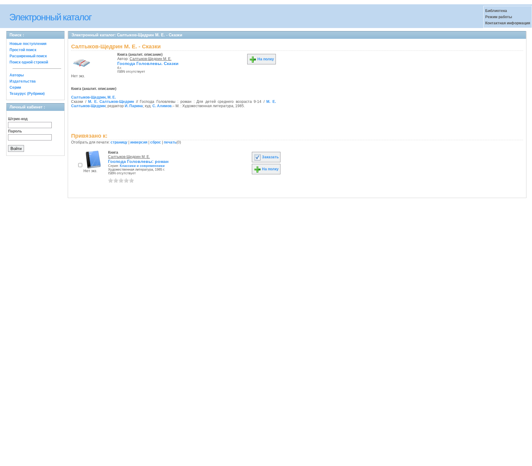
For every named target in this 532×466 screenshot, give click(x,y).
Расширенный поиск (28, 56)
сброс (155, 142)
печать (170, 142)
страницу (119, 142)
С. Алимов (161, 106)
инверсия (138, 142)
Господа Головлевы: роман (138, 161)
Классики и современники (142, 166)
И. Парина (134, 106)
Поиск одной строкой (29, 62)
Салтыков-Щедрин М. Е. (150, 59)
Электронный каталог (50, 17)
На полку (265, 59)
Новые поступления (28, 44)
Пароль (15, 131)
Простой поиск (23, 50)
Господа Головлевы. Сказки (148, 63)
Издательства (23, 81)
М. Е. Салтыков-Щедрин (111, 101)
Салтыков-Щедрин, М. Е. (93, 97)
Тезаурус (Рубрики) (27, 93)
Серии (15, 87)
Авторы (17, 75)
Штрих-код (18, 119)
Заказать (270, 157)
